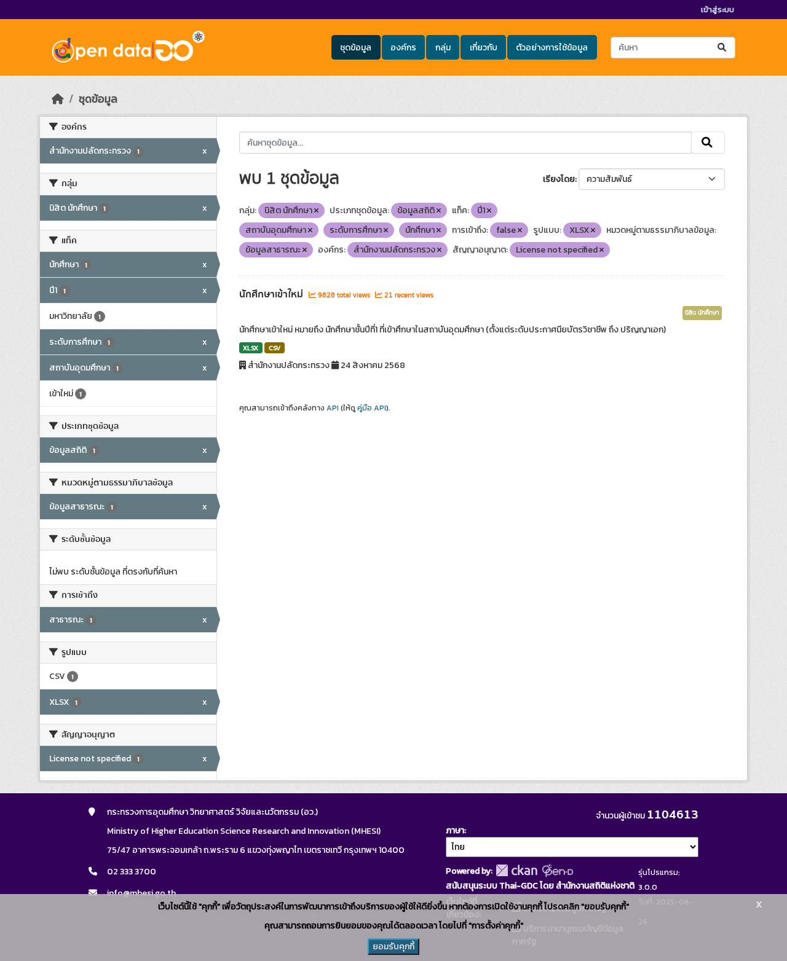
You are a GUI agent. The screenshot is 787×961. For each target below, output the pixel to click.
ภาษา (455, 830)
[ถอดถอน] (316, 211)
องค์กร (403, 47)
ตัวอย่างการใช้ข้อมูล (552, 47)
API (332, 408)
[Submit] (723, 47)
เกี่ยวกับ (483, 47)
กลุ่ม (443, 47)
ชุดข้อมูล (355, 47)
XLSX (250, 348)
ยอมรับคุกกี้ (393, 946)
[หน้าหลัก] (58, 99)
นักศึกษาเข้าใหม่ (272, 294)
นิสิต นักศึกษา (702, 312)
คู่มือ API (371, 408)
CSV (274, 348)
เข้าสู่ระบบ (717, 9)
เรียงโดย (559, 179)
